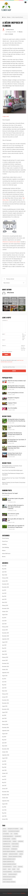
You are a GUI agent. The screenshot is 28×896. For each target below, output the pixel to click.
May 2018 (4, 767)
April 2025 (4, 599)
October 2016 (5, 797)
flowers (14, 838)
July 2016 (4, 807)
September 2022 (5, 672)
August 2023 (4, 642)
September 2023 (5, 639)
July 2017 (4, 776)
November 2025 (5, 587)
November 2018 (5, 749)
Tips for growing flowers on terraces (16, 392)
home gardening (6, 846)
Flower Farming (5, 538)
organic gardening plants (9, 859)
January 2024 (5, 629)
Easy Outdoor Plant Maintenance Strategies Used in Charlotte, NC (15, 433)
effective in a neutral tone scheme (11, 242)
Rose (9, 869)
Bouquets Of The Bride (13, 828)
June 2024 (4, 620)
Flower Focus (5, 541)
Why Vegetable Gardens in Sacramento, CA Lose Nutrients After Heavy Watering (16, 386)
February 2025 (5, 605)
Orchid (21, 854)
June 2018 (4, 764)
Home (4, 17)
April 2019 (4, 742)
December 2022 (5, 663)
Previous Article (10, 279)
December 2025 (5, 584)
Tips (18, 869)
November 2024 (5, 608)
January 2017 (5, 788)
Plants (4, 869)
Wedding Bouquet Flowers (9, 876)
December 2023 (5, 633)
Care (21, 828)
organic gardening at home (15, 856)
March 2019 (4, 745)
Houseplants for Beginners (13, 397)
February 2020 (5, 724)
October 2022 (5, 669)
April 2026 (4, 571)
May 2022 (4, 684)
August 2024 (4, 614)
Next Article (7, 283)
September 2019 (5, 730)
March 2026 (4, 575)
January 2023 (5, 660)
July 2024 (4, 617)
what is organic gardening (9, 881)
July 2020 (4, 715)
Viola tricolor (17, 871)
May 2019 (4, 739)
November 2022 (5, 666)
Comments (5, 320)
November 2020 (5, 709)
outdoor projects (7, 866)
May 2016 (4, 813)
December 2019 (5, 727)
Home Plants (15, 846)
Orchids (5, 856)
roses (13, 869)
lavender (5, 854)
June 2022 (4, 681)
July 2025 (4, 590)
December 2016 (5, 791)
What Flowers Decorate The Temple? (10, 493)
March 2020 (4, 721)
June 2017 (4, 779)
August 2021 (4, 706)
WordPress (23, 893)
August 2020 (4, 712)
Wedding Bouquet (13, 874)
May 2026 (4, 568)
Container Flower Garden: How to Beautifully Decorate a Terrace (15, 454)
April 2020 (4, 718)
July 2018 (4, 761)
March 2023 (4, 654)
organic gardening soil (8, 861)
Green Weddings (5, 547)
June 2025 (4, 593)
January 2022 (5, 697)
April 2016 (4, 816)
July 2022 (4, 678)
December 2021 (5, 700)
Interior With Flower (6, 553)
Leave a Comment (9, 34)
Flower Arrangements (8, 836)
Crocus (4, 831)
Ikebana (3, 550)
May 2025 (4, 596)
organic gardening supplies (9, 864)
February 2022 (5, 694)
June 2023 (4, 645)
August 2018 (4, 758)
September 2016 (5, 800)
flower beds (18, 836)
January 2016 (5, 819)
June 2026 (4, 565)
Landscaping (20, 851)
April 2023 (4, 651)
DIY (11, 833)
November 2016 (5, 794)
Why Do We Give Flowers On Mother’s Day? (17, 380)
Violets (4, 874)
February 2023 (5, 657)
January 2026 (5, 581)
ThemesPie (9, 893)
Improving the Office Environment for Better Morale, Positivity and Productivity (16, 506)
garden (14, 841)
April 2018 (4, 770)
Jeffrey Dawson (10, 29)
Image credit (6, 116)
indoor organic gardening (9, 851)
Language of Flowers (12, 403)
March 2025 (4, 602)
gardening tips (6, 843)
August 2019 (4, 733)
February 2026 (5, 578)
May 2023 (4, 648)
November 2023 (5, 636)
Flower (15, 833)
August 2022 (4, 675)
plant (15, 866)
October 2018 (5, 752)
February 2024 (5, 626)
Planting (20, 866)
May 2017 (4, 782)
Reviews (9, 17)
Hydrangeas (14, 848)
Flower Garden (6, 838)
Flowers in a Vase (7, 841)
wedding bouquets (7, 879)
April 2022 (4, 687)
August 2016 (4, 803)
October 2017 (5, 773)
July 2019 (4, 736)
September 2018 (5, 755)
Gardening (4, 544)
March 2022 (4, 691)
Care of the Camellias (12, 408)
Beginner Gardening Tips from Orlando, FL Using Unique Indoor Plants (17, 447)
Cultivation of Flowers (13, 831)
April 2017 (4, 785)
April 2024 (4, 623)
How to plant (6, 848)
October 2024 (5, 611)
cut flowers (6, 833)
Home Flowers (15, 843)
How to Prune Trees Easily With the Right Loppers (12, 470)
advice (4, 828)
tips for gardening (7, 871)
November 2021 (5, 703)
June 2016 (4, 810)
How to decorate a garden (13, 513)
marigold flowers (13, 854)
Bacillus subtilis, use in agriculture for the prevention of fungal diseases (16, 526)
